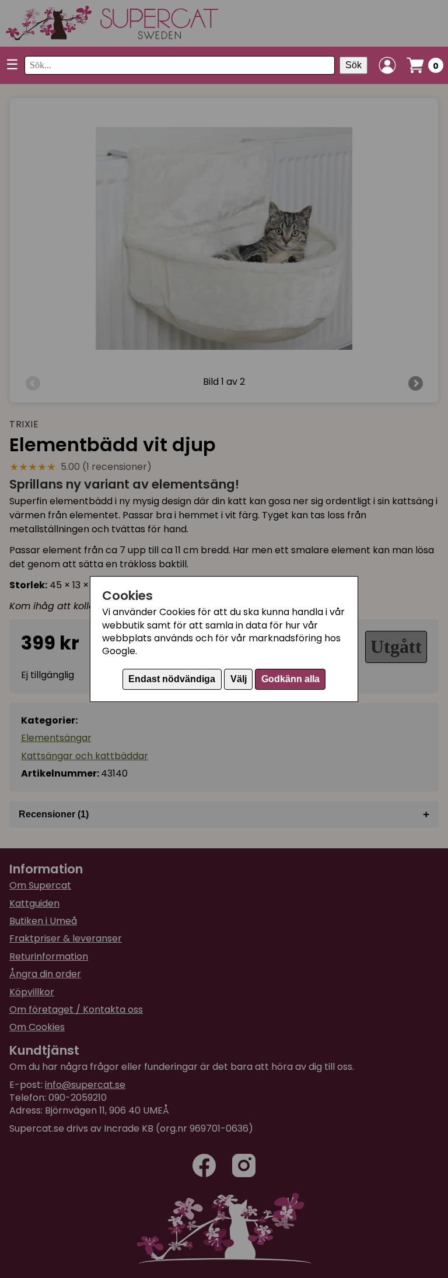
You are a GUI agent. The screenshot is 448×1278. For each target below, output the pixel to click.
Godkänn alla (290, 679)
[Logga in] (387, 65)
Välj (238, 679)
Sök (353, 65)
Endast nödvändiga (171, 679)
